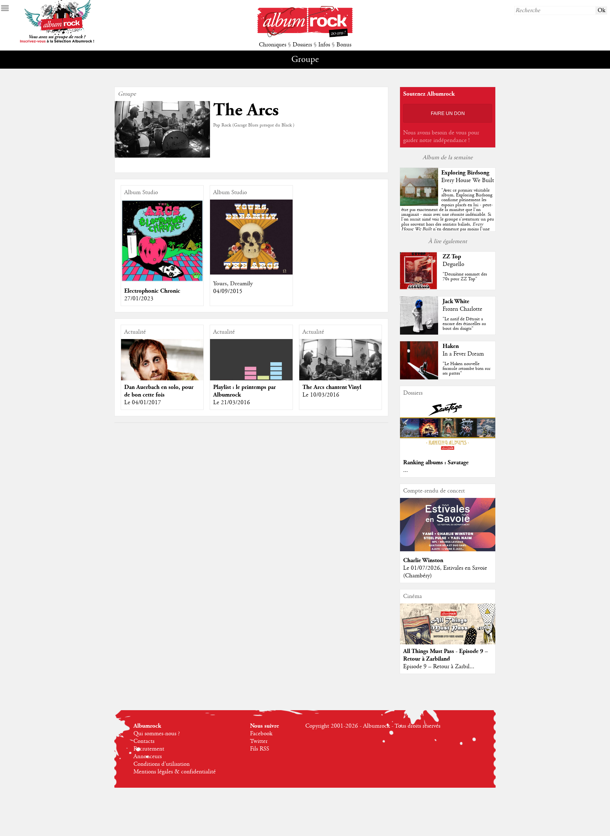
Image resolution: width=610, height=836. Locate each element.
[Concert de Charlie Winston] (447, 550)
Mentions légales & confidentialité (174, 772)
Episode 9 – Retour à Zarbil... (438, 666)
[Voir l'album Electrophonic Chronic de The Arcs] (162, 280)
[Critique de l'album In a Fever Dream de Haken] (419, 378)
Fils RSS (259, 749)
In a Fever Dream (463, 354)
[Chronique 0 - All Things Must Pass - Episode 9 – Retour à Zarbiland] (447, 632)
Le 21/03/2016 (231, 402)
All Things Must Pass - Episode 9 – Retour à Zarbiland (445, 655)
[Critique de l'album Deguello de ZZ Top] (419, 288)
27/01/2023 (138, 298)
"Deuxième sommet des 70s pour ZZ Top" (465, 276)
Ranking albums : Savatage (436, 462)
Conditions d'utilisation (161, 764)
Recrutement (148, 749)
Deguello (453, 264)
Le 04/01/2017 (142, 402)
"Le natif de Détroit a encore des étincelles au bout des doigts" (464, 324)
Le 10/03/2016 (320, 395)
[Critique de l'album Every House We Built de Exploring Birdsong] (419, 204)
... (405, 470)
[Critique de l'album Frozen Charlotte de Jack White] (419, 333)
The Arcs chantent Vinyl (331, 387)
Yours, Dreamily (233, 283)
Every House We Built (467, 180)
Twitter (259, 741)
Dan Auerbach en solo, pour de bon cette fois (158, 391)
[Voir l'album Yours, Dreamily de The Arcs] (251, 273)
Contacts (143, 741)
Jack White (456, 301)
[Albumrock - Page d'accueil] (305, 35)
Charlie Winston (423, 560)
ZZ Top (452, 256)
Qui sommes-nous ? (156, 733)
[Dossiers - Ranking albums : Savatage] (447, 452)
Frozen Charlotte (462, 309)
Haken (451, 346)
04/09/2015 (227, 291)
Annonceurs (147, 756)
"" (447, 217)
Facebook (261, 733)
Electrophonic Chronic (152, 291)
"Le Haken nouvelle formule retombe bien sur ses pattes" (467, 369)
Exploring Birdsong (465, 172)
